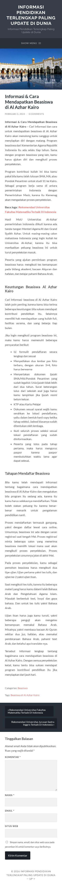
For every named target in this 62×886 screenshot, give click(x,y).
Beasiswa (23, 688)
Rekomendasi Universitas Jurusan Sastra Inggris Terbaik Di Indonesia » (32, 723)
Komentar (13, 757)
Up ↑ (32, 878)
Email (9, 810)
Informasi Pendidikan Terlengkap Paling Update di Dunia (31, 15)
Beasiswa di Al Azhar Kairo (25, 695)
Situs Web (11, 826)
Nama (9, 795)
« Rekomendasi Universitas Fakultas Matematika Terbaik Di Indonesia (27, 711)
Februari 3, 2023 (15, 114)
